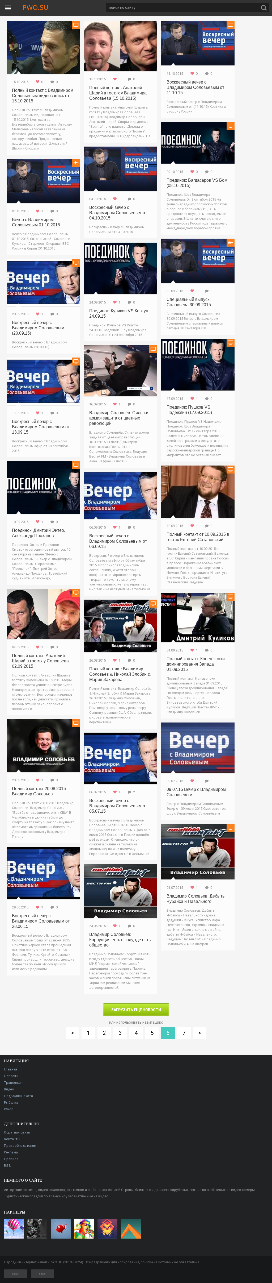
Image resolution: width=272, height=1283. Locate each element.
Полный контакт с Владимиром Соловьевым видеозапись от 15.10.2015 (42, 95)
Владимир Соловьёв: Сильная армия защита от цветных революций (119, 418)
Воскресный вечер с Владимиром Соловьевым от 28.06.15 (41, 921)
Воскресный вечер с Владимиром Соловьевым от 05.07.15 (118, 805)
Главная (10, 1069)
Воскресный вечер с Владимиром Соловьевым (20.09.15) (38, 327)
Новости (11, 1076)
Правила (11, 1159)
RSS (7, 1166)
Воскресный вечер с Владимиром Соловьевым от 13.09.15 (41, 426)
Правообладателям (20, 1146)
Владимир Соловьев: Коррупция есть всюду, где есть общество (120, 939)
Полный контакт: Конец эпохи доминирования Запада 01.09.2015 (196, 664)
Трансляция (13, 1083)
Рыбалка (11, 1103)
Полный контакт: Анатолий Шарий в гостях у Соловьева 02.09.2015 (40, 661)
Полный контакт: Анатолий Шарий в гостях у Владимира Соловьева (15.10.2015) (118, 93)
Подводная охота (18, 1096)
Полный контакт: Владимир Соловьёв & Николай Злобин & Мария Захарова (120, 674)
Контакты (12, 1139)
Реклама (11, 1152)
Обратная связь (17, 1132)
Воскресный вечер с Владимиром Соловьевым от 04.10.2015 (118, 212)
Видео (9, 1089)
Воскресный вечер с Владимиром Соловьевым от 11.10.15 (195, 87)
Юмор (9, 1109)
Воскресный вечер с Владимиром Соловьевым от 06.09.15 (118, 541)
